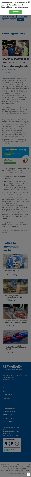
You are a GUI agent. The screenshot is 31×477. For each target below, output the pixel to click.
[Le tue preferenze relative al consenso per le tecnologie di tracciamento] (28, 474)
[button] (28, 2)
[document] (15, 238)
